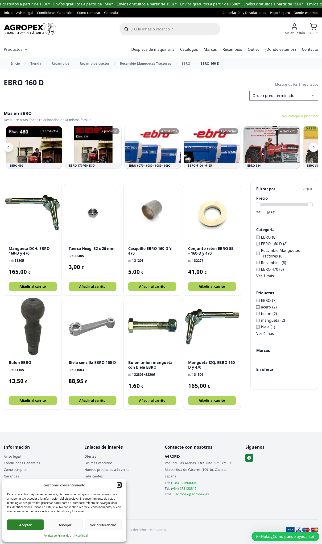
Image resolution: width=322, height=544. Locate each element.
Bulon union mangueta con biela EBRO (150, 365)
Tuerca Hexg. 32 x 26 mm (92, 248)
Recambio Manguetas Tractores (145, 63)
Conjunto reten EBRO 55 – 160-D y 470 (210, 251)
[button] (119, 485)
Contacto (310, 49)
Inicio (8, 12)
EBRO (186, 63)
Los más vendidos (98, 463)
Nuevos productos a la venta (106, 469)
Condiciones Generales (55, 12)
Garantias (112, 12)
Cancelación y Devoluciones (244, 12)
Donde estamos (306, 12)
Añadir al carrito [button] (33, 286)
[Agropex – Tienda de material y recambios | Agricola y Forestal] (30, 29)
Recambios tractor (95, 63)
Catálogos (189, 49)
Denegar (64, 525)
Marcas (210, 49)
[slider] (258, 204)
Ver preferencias (103, 525)
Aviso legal (81, 536)
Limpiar (307, 189)
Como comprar (88, 12)
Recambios (232, 49)
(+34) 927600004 (184, 483)
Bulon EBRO (20, 362)
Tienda (35, 63)
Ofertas (90, 456)
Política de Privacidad (57, 536)
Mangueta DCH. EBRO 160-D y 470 (29, 251)
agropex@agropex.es (192, 494)
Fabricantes (93, 476)
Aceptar (25, 525)
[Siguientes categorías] (313, 147)
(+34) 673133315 (184, 488)
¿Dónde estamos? (280, 49)
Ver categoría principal (300, 116)
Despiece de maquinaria (152, 49)
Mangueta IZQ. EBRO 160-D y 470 (212, 365)
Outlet (253, 49)
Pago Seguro (280, 12)
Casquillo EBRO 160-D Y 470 (150, 251)
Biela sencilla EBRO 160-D (92, 362)
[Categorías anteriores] (8, 147)
